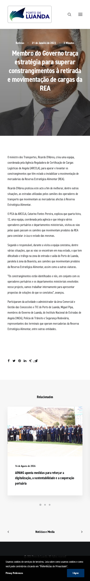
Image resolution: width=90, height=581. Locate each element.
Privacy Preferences (14, 573)
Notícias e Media (45, 532)
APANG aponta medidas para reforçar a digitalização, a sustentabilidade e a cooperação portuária (44, 478)
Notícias (20, 43)
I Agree (76, 573)
